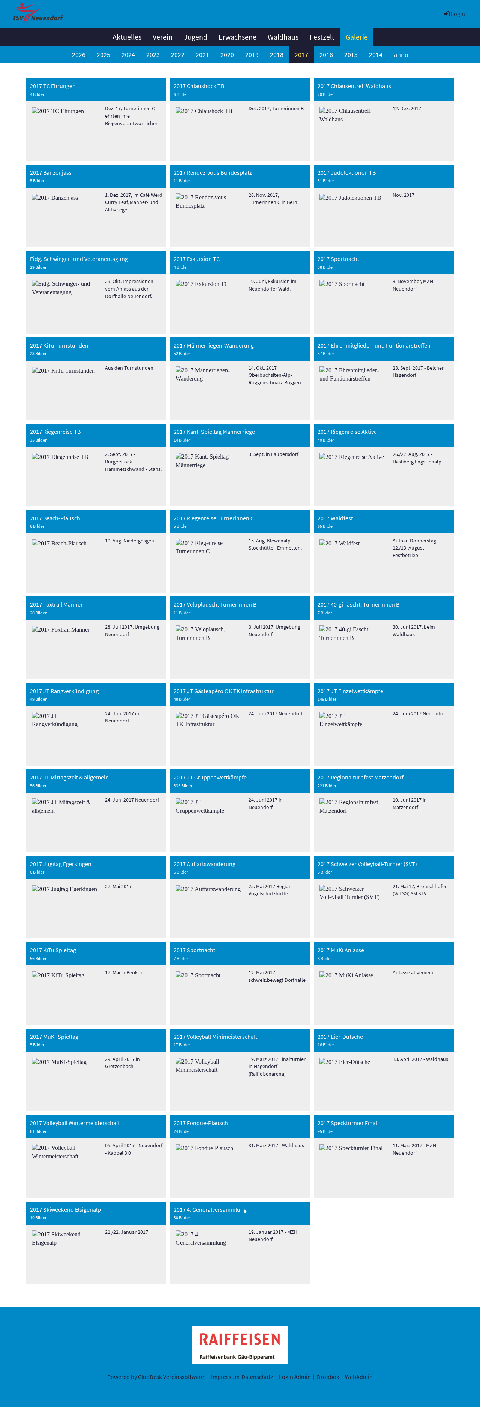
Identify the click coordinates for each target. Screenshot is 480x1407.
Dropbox (328, 1376)
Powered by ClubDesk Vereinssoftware (155, 1376)
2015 (351, 54)
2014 (375, 54)
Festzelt (322, 37)
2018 (277, 54)
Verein (162, 37)
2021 (202, 54)
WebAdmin (359, 1376)
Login (458, 14)
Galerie (357, 37)
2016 (326, 54)
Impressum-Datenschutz (242, 1376)
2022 (177, 54)
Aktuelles (126, 37)
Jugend (195, 37)
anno (401, 54)
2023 (153, 54)
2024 (128, 54)
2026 (79, 54)
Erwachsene (237, 37)
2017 (301, 54)
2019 (252, 54)
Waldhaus (283, 37)
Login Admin (295, 1376)
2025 (103, 54)
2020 (227, 54)
